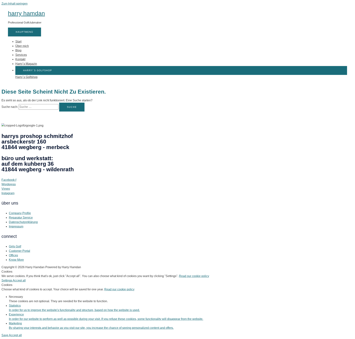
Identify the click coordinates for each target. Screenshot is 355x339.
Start (18, 41)
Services (21, 54)
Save (5, 335)
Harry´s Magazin (26, 63)
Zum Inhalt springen (14, 3)
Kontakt (20, 59)
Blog (18, 50)
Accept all (19, 280)
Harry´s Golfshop (26, 77)
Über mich (22, 46)
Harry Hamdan (26, 13)
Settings (7, 280)
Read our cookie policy (194, 276)
